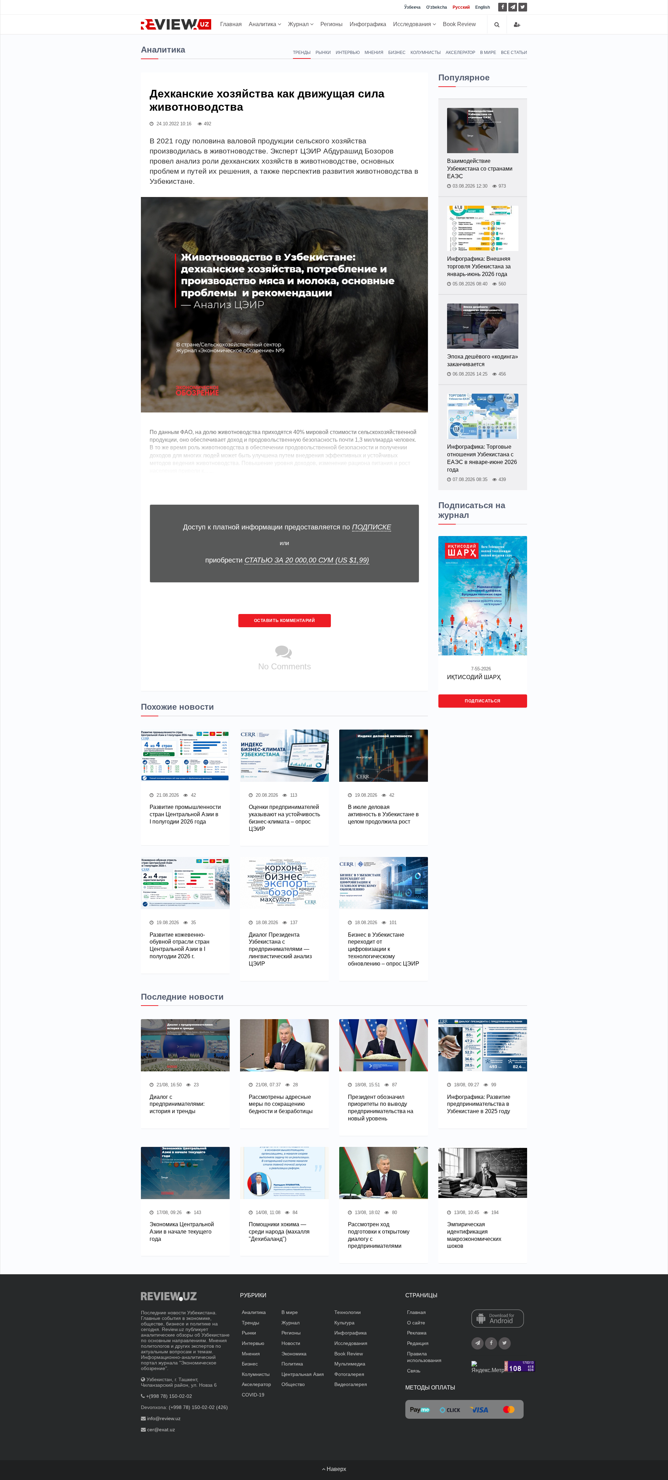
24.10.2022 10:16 (173, 123)
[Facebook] (502, 7)
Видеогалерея (350, 1384)
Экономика (294, 1353)
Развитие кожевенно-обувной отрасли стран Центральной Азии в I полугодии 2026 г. (179, 945)
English (482, 7)
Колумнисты (426, 52)
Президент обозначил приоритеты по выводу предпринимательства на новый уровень (380, 1107)
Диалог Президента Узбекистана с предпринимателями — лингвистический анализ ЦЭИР (280, 949)
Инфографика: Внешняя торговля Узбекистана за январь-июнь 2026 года (479, 266)
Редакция (418, 1343)
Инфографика (368, 24)
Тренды (302, 52)
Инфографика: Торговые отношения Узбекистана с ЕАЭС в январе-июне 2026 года (482, 458)
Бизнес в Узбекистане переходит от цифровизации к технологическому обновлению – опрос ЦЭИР (383, 949)
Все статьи (514, 52)
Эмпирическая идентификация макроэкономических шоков (474, 1235)
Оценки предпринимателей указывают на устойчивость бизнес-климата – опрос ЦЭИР (284, 818)
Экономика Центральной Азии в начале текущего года (182, 1231)
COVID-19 (253, 1395)
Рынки (323, 52)
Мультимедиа (349, 1364)
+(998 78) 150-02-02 (169, 1396)
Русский (461, 7)
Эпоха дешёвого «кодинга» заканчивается (482, 360)
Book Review (459, 24)
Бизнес (397, 52)
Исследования (412, 24)
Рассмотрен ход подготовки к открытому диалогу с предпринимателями (378, 1235)
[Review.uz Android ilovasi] (497, 1319)
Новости (290, 1343)
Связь (413, 1370)
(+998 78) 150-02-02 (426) (198, 1407)
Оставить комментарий (284, 620)
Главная (231, 24)
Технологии (347, 1312)
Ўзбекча (412, 7)
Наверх (335, 1469)
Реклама (417, 1333)
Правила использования (424, 1357)
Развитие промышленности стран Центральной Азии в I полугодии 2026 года (185, 814)
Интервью (348, 52)
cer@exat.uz (161, 1429)
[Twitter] (522, 7)
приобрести (287, 560)
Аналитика (263, 24)
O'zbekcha (436, 7)
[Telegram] (512, 7)
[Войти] (517, 24)
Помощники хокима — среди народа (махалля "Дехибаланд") (279, 1231)
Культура (344, 1322)
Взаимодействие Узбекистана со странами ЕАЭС (479, 168)
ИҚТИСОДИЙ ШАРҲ (474, 677)
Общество (293, 1384)
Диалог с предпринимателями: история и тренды (177, 1104)
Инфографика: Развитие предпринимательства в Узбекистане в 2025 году (478, 1104)
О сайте (416, 1322)
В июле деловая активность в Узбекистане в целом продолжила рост (383, 814)
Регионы (331, 24)
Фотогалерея (349, 1374)
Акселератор (460, 52)
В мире (488, 52)
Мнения (374, 52)
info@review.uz (164, 1418)
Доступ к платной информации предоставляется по (287, 527)
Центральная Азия (302, 1374)
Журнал (299, 24)
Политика (292, 1364)
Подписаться (483, 701)
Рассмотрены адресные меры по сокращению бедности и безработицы (281, 1104)
